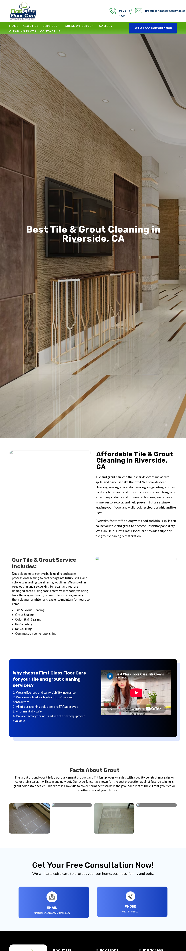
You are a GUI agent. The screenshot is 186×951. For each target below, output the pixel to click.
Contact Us (50, 31)
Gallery (106, 26)
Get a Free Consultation (153, 28)
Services (50, 26)
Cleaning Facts (22, 31)
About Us (31, 26)
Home (14, 26)
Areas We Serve (78, 26)
